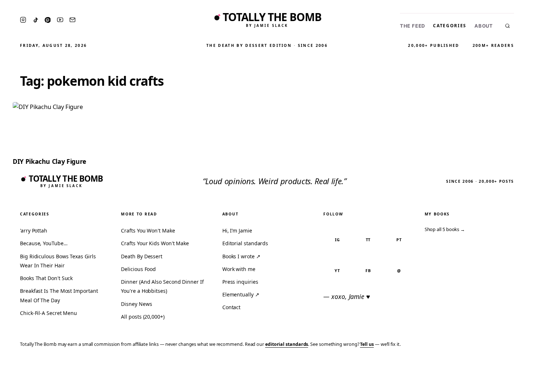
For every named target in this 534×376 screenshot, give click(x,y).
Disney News (136, 303)
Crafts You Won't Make (148, 230)
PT (399, 239)
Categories (449, 26)
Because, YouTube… (44, 243)
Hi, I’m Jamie (237, 230)
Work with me (238, 269)
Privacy (391, 365)
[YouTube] (60, 20)
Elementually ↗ (240, 294)
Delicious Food (138, 269)
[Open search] (507, 25)
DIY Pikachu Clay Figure (49, 161)
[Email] (72, 20)
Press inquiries (240, 281)
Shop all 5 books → (445, 229)
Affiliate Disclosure (457, 365)
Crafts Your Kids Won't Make (155, 243)
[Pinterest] (47, 20)
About (483, 26)
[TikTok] (36, 20)
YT (337, 270)
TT (368, 239)
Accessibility (509, 365)
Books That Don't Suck (46, 278)
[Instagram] (23, 20)
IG (337, 239)
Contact (231, 307)
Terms (416, 365)
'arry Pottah (33, 230)
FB (368, 270)
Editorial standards (245, 243)
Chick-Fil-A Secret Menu (48, 313)
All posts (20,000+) (142, 316)
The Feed (412, 26)
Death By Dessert (141, 256)
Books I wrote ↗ (241, 256)
